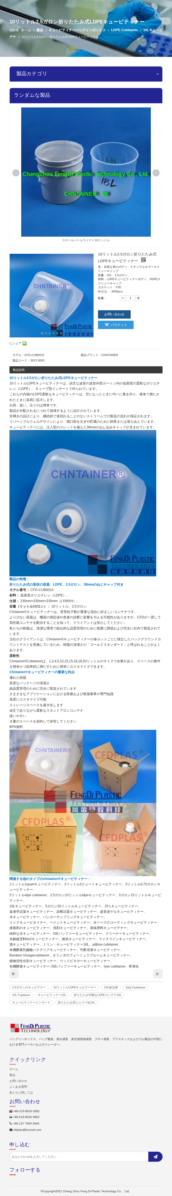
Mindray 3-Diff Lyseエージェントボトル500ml (86, 111)
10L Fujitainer (21, 995)
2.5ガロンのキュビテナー (29, 987)
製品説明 (19, 369)
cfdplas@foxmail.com (27, 1129)
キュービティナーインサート (31, 1002)
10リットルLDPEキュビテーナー (74, 987)
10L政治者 (111, 987)
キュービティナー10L (52, 995)
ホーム (13, 1069)
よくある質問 (18, 1086)
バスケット (119, 325)
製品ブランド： (91, 355)
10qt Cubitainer (135, 987)
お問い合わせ (114, 314)
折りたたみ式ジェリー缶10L (76, 1002)
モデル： (18, 355)
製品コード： (21, 360)
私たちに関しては (21, 1092)
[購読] (155, 1157)
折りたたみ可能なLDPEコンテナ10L (98, 995)
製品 (12, 1075)
